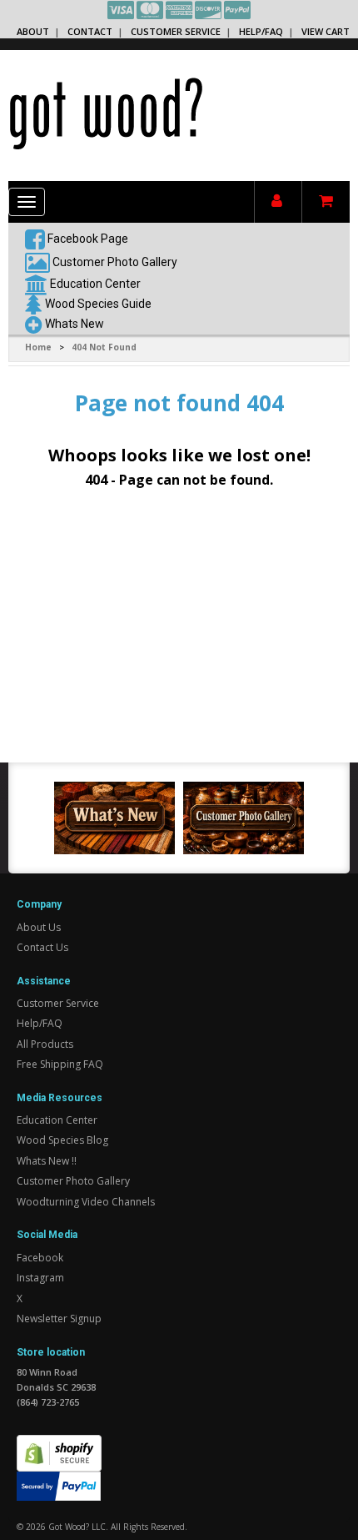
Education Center (95, 283)
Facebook (40, 1258)
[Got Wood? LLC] (106, 112)
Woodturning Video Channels (86, 1202)
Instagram (40, 1278)
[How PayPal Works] (59, 1484)
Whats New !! (47, 1161)
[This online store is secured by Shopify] (59, 1444)
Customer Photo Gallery (114, 262)
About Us (39, 927)
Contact (89, 31)
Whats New (74, 323)
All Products (45, 1044)
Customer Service (176, 31)
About (33, 31)
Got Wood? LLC (77, 1526)
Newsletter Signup (59, 1318)
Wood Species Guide (98, 303)
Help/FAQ (261, 31)
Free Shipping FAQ (60, 1064)
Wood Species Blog (62, 1140)
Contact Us (42, 947)
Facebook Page (86, 238)
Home (38, 347)
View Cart (325, 31)
